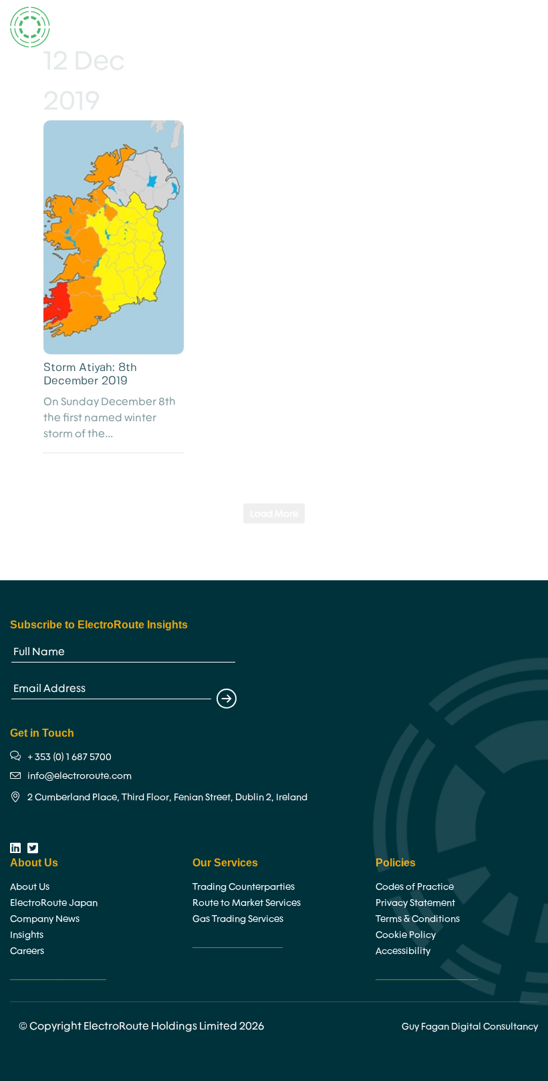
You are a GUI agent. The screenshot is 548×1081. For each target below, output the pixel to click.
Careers (27, 950)
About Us (29, 886)
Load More (274, 513)
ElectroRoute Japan (54, 902)
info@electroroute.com (79, 775)
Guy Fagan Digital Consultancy (470, 1026)
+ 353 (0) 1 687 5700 (69, 756)
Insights (26, 934)
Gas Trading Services (237, 918)
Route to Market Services (246, 902)
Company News (45, 918)
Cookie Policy (406, 934)
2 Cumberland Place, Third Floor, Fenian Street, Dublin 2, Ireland (167, 797)
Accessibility (403, 950)
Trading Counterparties (243, 886)
